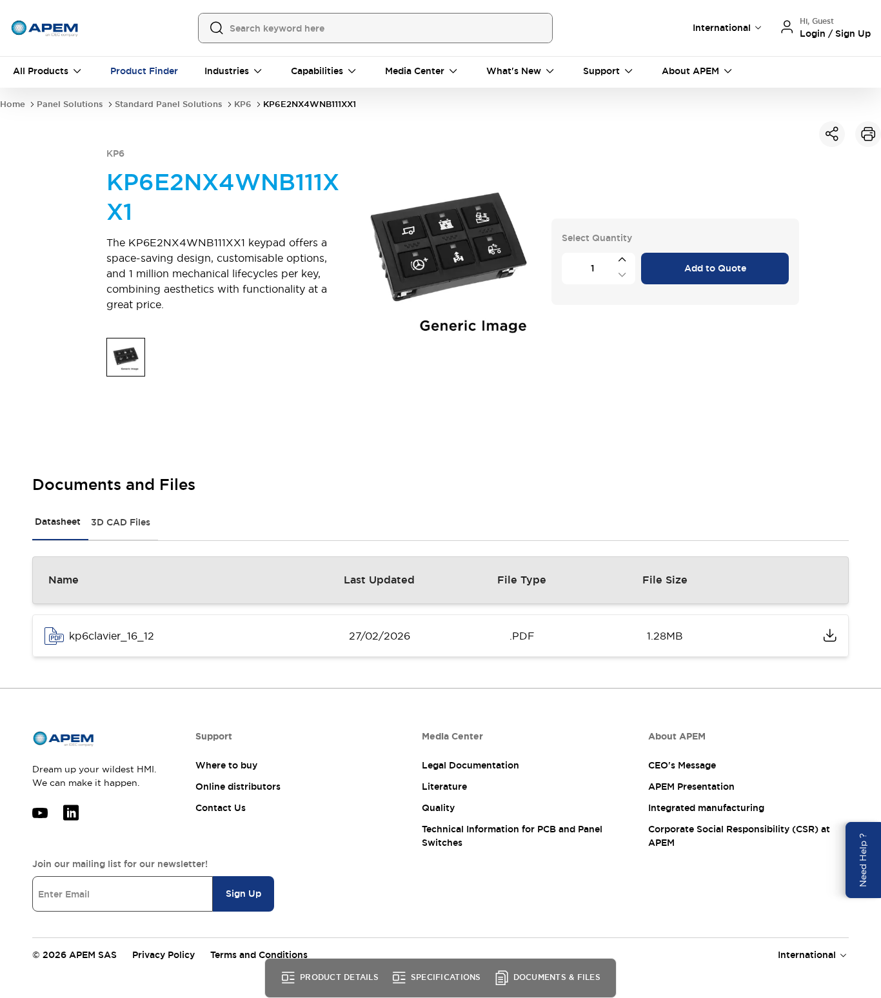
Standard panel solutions (169, 104)
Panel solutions (70, 104)
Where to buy (226, 765)
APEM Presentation (691, 786)
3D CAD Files (120, 522)
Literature (444, 786)
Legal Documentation (470, 765)
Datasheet (58, 521)
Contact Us (220, 808)
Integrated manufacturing (706, 808)
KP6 (243, 104)
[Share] (832, 134)
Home (12, 104)
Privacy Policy (163, 955)
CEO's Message (682, 765)
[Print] (868, 134)
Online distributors (238, 786)
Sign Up (243, 893)
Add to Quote (715, 268)
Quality (438, 808)
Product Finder (144, 71)
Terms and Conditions (259, 955)
